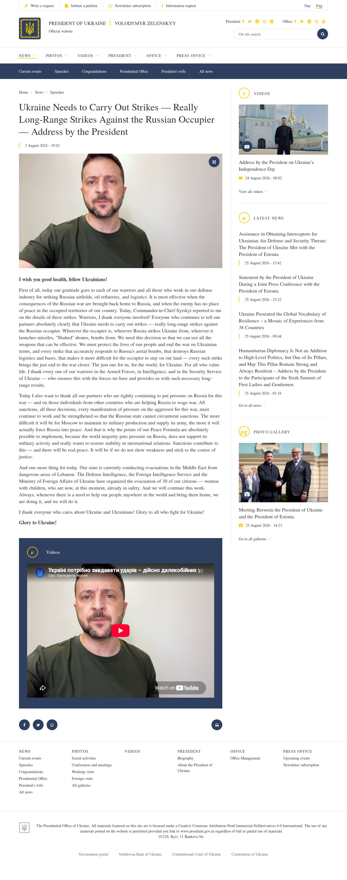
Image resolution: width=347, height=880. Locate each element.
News (39, 92)
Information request (181, 5)
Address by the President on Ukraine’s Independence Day (276, 165)
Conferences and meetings (92, 764)
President (189, 751)
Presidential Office (134, 71)
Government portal (93, 854)
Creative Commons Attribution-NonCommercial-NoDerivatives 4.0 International (240, 825)
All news (206, 71)
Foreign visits (82, 778)
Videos (132, 751)
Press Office (297, 751)
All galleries (81, 785)
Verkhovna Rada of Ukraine (140, 854)
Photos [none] (55, 55)
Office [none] (155, 55)
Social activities (84, 758)
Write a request (42, 5)
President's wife (174, 71)
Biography (186, 758)
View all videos (251, 191)
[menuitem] (30, 55)
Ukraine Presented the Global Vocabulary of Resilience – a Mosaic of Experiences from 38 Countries (282, 320)
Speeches (62, 71)
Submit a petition (84, 5)
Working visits (83, 771)
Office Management (245, 758)
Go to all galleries (253, 538)
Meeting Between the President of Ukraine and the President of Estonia (281, 513)
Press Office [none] (192, 55)
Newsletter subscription (133, 5)
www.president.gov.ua (198, 831)
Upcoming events (296, 758)
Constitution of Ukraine (250, 854)
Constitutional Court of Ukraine (196, 854)
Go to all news (250, 405)
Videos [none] (86, 55)
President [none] (120, 55)
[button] (251, 21)
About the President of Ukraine (195, 767)
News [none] (25, 55)
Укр (307, 5)
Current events (30, 71)
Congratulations (94, 71)
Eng (319, 5)
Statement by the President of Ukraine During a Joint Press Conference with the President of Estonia (279, 284)
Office (237, 751)
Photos (80, 751)
